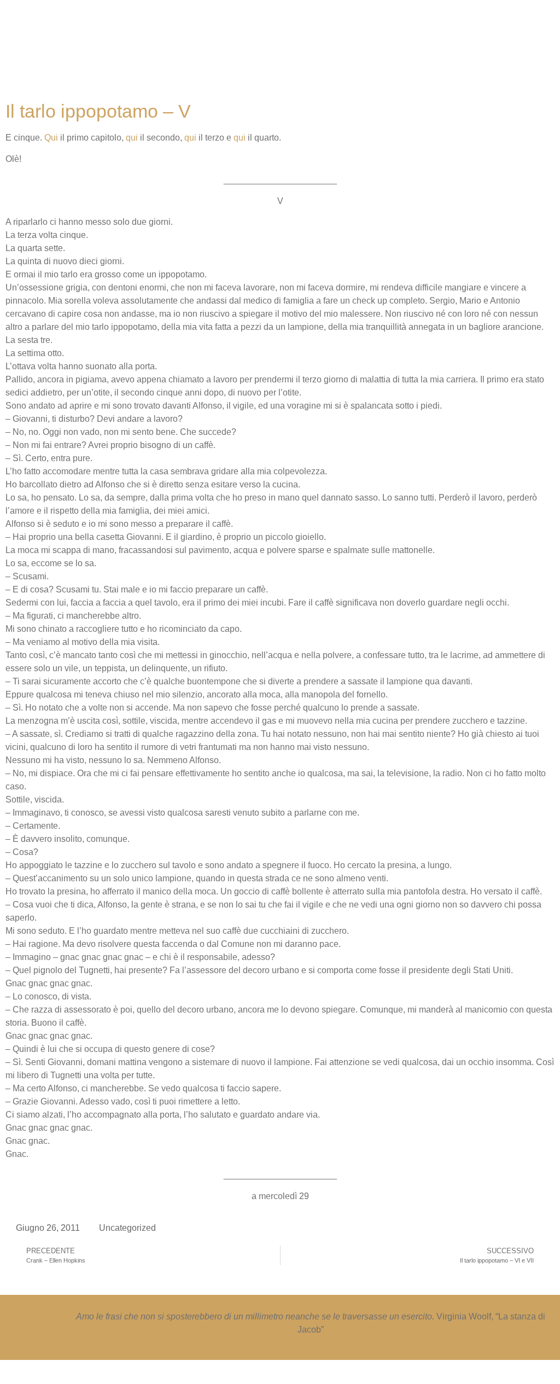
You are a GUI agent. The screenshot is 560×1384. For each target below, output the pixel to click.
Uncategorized (127, 1227)
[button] (305, 52)
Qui (51, 137)
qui (132, 137)
